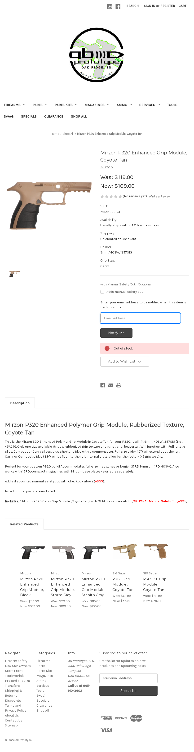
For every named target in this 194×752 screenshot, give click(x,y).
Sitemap (11, 725)
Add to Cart (125, 557)
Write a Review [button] (160, 196)
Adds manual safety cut (124, 292)
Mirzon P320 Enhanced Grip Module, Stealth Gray (93, 587)
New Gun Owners (18, 666)
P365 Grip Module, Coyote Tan (123, 584)
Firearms (12, 105)
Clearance (53, 116)
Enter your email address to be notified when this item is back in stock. (143, 304)
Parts (38, 105)
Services (147, 105)
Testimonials (15, 676)
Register (167, 6)
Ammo (122, 105)
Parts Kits (64, 105)
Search (133, 6)
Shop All (79, 116)
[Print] (118, 385)
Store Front (14, 671)
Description (20, 403)
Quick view (33, 545)
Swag (8, 116)
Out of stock (156, 557)
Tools (172, 105)
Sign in (149, 6)
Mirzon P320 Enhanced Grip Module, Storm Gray (63, 587)
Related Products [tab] (24, 524)
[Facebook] (102, 385)
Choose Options (33, 557)
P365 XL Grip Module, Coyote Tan (155, 584)
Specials (29, 116)
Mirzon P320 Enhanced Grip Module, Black (32, 587)
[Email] (110, 385)
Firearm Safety (16, 661)
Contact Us (13, 720)
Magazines (95, 105)
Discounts (13, 701)
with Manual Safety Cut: (125, 284)
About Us (12, 715)
